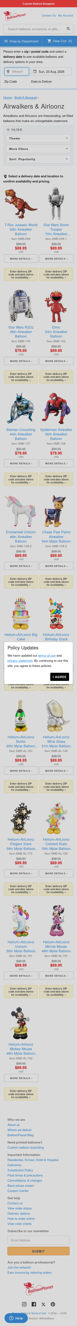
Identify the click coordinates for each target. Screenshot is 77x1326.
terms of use (47, 655)
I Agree (60, 677)
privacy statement (20, 660)
